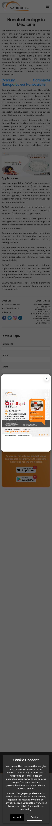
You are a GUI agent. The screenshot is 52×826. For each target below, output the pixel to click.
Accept (17, 817)
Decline (35, 817)
